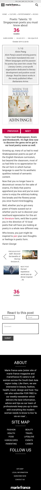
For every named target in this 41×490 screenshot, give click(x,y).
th (29, 1)
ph (16, 1)
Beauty (29, 429)
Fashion (11, 429)
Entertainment (24, 14)
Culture (12, 14)
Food (11, 436)
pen (15, 236)
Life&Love (29, 436)
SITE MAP (20, 469)
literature (10, 218)
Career (29, 444)
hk (20, 1)
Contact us (20, 479)
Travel (29, 433)
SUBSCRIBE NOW (20, 476)
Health (11, 433)
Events (29, 440)
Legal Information (20, 472)
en (32, 1)
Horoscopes (11, 440)
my (23, 1)
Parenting (11, 444)
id (26, 1)
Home (4, 14)
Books (35, 14)
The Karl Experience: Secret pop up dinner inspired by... (26, 274)
